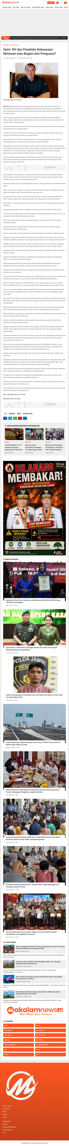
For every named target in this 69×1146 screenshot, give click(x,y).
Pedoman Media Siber (9, 1127)
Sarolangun (7, 1040)
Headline (12, 413)
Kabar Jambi (49, 7)
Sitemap (51, 2)
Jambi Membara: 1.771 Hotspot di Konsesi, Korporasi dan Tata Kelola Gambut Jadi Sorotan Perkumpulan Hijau (14, 447)
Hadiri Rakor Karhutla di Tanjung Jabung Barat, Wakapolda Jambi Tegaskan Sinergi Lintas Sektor (38, 993)
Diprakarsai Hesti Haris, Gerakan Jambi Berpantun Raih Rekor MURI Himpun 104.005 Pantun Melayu (33, 601)
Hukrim (5, 1114)
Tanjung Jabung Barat (10, 1044)
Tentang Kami (7, 1121)
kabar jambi (19, 966)
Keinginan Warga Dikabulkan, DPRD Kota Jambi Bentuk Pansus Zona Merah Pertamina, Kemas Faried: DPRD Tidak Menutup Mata (33, 838)
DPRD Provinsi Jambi (38, 7)
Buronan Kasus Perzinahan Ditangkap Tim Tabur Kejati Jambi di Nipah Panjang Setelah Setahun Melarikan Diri (34, 447)
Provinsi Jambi (6, 7)
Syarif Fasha (39, 1040)
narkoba (6, 1054)
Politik (4, 1111)
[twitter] (10, 418)
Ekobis (5, 1117)
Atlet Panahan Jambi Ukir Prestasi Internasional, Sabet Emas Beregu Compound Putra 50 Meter (39, 978)
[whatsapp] (15, 418)
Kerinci (38, 1025)
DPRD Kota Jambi (25, 7)
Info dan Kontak (7, 1130)
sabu (37, 1054)
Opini (19, 413)
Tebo (5, 1049)
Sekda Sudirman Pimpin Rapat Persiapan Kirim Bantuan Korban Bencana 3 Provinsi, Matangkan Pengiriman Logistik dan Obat (33, 791)
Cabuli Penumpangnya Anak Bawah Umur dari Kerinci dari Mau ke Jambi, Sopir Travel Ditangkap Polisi (34, 696)
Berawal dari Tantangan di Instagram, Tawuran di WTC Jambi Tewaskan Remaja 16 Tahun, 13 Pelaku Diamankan (54, 447)
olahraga (18, 981)
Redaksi (5, 1124)
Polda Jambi (7, 1035)
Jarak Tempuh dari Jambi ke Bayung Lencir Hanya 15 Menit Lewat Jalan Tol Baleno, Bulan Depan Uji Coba (33, 743)
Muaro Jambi (58, 7)
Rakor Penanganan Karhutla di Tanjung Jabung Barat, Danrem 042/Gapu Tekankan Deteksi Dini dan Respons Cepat (40, 947)
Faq (4, 1132)
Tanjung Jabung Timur (42, 1044)
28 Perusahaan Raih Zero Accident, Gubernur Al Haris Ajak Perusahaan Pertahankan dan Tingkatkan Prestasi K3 (31, 933)
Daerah (7, 442)
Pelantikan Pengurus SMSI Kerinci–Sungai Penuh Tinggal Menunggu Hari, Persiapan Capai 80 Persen (32, 886)
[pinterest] (20, 418)
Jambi (6, 1025)
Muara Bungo (8, 1030)
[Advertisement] (34, 22)
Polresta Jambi (40, 1035)
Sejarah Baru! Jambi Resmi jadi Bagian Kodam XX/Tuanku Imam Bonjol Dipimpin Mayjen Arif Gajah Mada (31, 649)
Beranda (5, 45)
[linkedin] (25, 418)
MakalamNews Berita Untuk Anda (39, 1143)
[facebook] (5, 418)
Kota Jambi (16, 7)
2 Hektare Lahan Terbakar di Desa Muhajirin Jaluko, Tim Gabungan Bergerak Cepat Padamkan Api (38, 963)
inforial (38, 1049)
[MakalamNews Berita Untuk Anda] (10, 4)
